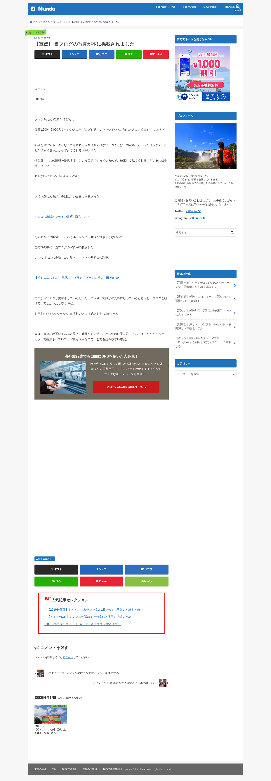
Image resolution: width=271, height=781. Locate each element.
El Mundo (43, 8)
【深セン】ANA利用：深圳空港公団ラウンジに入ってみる (203, 312)
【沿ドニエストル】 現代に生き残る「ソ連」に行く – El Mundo (76, 277)
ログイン (68, 657)
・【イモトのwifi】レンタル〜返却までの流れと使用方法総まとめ (87, 616)
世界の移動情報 (231, 7)
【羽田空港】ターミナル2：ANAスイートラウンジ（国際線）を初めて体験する (203, 284)
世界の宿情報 (189, 7)
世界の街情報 (210, 7)
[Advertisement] (101, 71)
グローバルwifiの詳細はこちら (126, 386)
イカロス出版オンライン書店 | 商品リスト (62, 216)
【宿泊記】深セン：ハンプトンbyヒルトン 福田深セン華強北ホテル (203, 326)
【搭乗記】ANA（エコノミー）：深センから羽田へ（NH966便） (203, 298)
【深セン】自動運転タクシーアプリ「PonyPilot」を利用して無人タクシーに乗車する (203, 342)
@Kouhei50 (193, 211)
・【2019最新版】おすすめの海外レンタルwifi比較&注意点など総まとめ (92, 609)
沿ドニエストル (46, 559)
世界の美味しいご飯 (166, 7)
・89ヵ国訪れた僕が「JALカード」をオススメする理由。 (82, 624)
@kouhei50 (197, 218)
